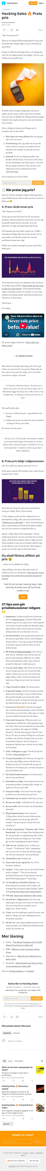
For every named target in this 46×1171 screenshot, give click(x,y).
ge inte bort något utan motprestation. (26, 891)
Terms (32, 1153)
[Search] (42, 1061)
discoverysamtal (24, 651)
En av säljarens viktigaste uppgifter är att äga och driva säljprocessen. (17, 1112)
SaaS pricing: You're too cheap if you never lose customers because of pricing (23, 575)
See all (6, 1124)
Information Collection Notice (24, 1006)
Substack (12, 1166)
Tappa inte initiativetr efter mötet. (28, 895)
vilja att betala (19, 754)
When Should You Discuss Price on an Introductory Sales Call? (24, 965)
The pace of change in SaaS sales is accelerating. (15, 1074)
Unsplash (30, 971)
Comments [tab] (7, 1033)
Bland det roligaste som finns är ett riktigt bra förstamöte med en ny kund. (17, 1093)
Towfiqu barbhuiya (16, 971)
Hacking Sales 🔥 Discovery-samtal (15, 1087)
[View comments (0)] (12, 30)
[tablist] (11, 1033)
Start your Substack (17, 1161)
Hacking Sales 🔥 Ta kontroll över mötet (17, 1106)
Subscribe (33, 3)
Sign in (41, 3)
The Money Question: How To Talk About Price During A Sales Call (24, 944)
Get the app (34, 1161)
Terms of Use (33, 1004)
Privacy (25, 1153)
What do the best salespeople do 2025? (17, 1068)
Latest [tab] (10, 1061)
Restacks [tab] (16, 1033)
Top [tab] (4, 1061)
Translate (6, 9)
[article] (23, 1074)
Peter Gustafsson (8, 22)
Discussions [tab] (19, 1061)
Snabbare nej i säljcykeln (13, 522)
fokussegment (18, 619)
